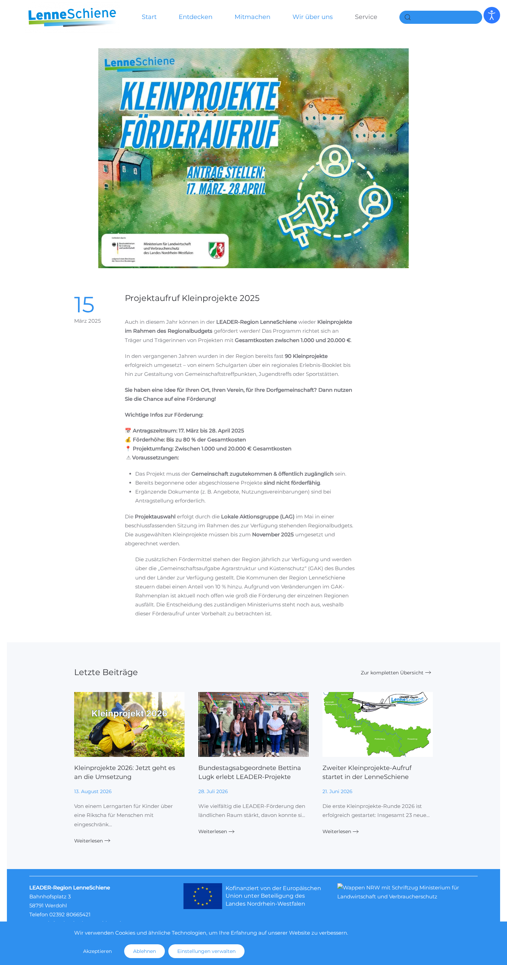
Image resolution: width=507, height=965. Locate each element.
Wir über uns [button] (312, 17)
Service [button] (366, 17)
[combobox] (440, 17)
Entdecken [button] (195, 17)
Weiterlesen (88, 841)
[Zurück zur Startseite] (72, 17)
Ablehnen (144, 951)
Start (149, 17)
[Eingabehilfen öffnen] (492, 15)
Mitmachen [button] (252, 17)
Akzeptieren (97, 951)
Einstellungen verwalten (206, 951)
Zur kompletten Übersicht (392, 673)
